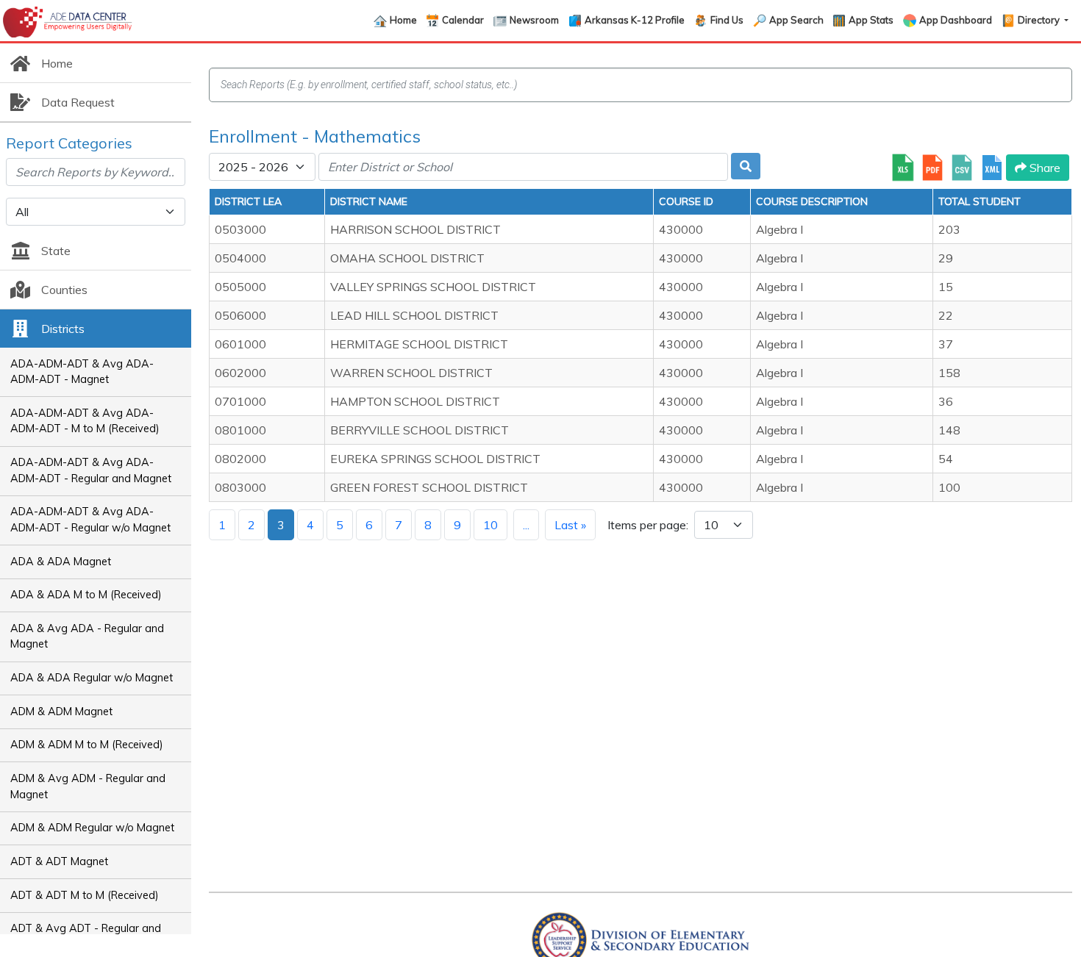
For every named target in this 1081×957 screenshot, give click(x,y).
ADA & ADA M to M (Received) (86, 594)
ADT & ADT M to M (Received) (84, 895)
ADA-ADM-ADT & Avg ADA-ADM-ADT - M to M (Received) (85, 421)
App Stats (871, 20)
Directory (1040, 20)
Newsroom (534, 20)
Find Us (726, 20)
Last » (570, 524)
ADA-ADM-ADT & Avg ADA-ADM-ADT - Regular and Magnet (90, 470)
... (526, 524)
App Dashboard (955, 20)
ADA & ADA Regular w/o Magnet (91, 677)
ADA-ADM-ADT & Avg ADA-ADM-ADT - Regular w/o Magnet (90, 519)
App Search (796, 20)
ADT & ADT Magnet (59, 861)
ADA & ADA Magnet (60, 561)
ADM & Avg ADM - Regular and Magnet (87, 786)
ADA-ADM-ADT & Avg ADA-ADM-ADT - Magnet (82, 372)
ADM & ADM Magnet (61, 711)
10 (490, 524)
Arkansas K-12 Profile (635, 20)
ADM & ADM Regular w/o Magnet (92, 827)
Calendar (463, 20)
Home (403, 20)
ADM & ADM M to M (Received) (86, 744)
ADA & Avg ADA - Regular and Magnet (87, 636)
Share (1043, 167)
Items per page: (647, 524)
